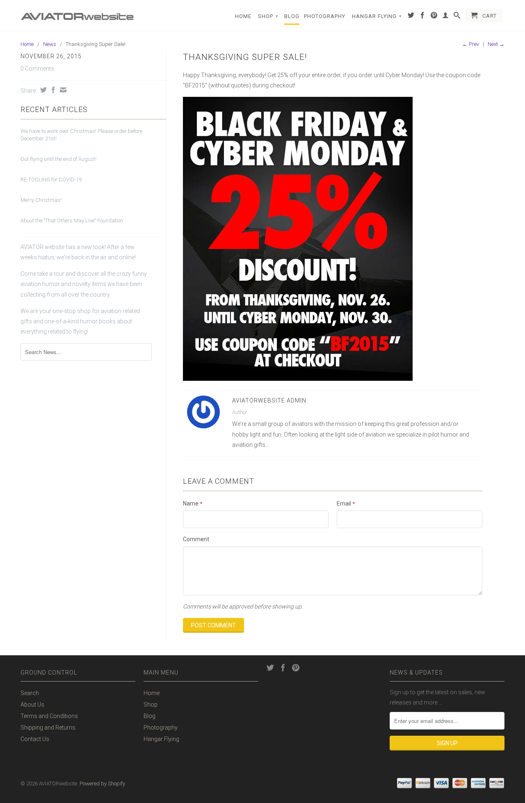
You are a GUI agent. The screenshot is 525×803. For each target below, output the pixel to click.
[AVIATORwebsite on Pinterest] (434, 17)
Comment (196, 539)
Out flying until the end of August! (58, 159)
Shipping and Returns (48, 727)
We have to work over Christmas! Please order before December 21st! (81, 135)
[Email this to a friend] (62, 90)
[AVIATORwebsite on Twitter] (411, 17)
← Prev (470, 44)
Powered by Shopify (102, 783)
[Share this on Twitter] (42, 90)
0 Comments (37, 68)
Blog (291, 16)
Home (243, 16)
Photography (324, 16)
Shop (268, 16)
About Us (32, 704)
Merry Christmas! (41, 200)
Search (30, 693)
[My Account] (445, 17)
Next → (496, 44)
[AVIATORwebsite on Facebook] (422, 17)
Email (346, 503)
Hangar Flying (377, 16)
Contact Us (35, 739)
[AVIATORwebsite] (78, 13)
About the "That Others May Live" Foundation (72, 220)
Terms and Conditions (49, 716)
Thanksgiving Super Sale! (245, 57)
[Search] (457, 17)
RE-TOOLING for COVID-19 (51, 179)
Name (192, 503)
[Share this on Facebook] (52, 90)
